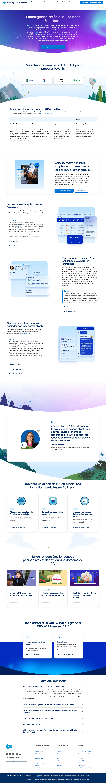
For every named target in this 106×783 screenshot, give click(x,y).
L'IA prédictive (18, 226)
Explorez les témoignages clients (62, 455)
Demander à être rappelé (32, 654)
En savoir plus (81, 190)
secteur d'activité (25, 333)
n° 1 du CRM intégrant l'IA (47, 113)
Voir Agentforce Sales (14, 360)
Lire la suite (76, 602)
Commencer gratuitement (64, 190)
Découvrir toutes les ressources (53, 613)
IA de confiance (30, 341)
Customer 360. (11, 215)
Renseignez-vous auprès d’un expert (53, 47)
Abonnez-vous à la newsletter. (66, 654)
